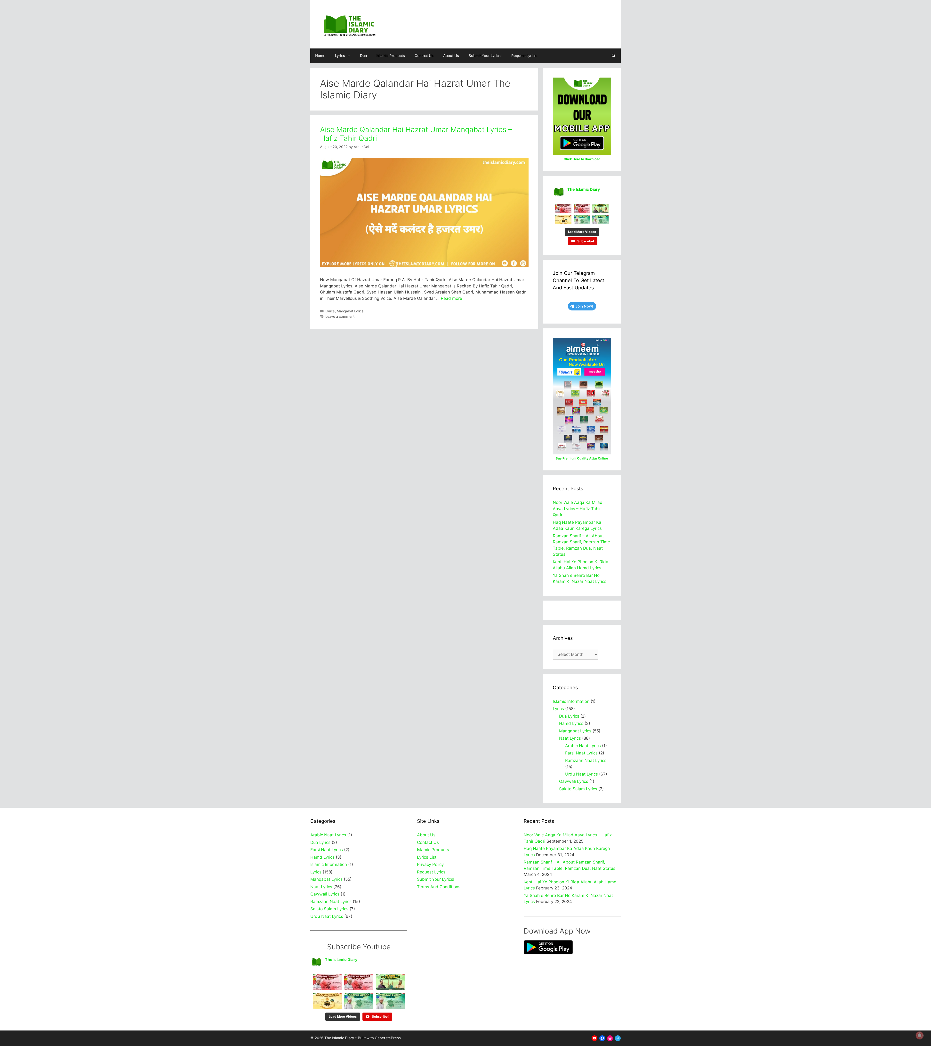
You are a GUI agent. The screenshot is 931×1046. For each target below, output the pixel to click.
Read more (451, 298)
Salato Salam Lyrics (578, 788)
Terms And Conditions (438, 886)
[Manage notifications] (919, 1035)
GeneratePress (388, 1038)
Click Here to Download (582, 159)
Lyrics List (426, 857)
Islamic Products (391, 55)
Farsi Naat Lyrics (581, 753)
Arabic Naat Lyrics (583, 745)
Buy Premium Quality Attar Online (582, 458)
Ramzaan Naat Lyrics (585, 760)
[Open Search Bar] (613, 55)
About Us (451, 55)
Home (320, 55)
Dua (363, 55)
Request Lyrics (524, 55)
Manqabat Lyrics (350, 311)
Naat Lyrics (570, 738)
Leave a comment (339, 316)
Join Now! (584, 306)
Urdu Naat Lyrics (581, 774)
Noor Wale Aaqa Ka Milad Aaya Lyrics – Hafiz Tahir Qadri (577, 508)
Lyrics (340, 55)
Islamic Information (571, 701)
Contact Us (424, 55)
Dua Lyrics (569, 716)
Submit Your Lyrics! (485, 55)
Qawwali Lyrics (573, 781)
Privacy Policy (430, 864)
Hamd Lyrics (571, 723)
